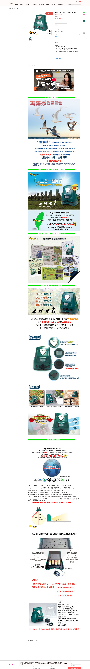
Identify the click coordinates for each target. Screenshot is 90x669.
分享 (57, 58)
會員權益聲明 (52, 668)
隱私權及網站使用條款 (36, 668)
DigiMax (56, 36)
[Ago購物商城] (11, 3)
